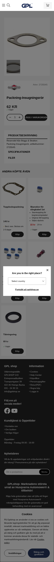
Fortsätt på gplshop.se (27, 289)
